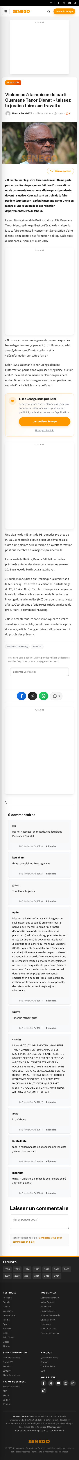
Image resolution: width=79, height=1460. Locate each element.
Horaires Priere (48, 1311)
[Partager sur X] (32, 696)
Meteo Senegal (48, 1302)
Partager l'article (44, 430)
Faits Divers (8, 1337)
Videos (6, 1341)
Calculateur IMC (48, 1319)
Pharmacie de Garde (50, 1315)
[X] (51, 1383)
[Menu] (6, 11)
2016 (37, 1276)
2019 (7, 1276)
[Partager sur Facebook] (21, 696)
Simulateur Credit (49, 1328)
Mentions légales (35, 1430)
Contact (44, 1362)
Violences (37, 646)
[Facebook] (59, 3)
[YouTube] (70, 3)
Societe (6, 1302)
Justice (6, 1306)
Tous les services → (50, 1333)
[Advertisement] (39, 48)
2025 (17, 1269)
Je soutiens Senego (45, 421)
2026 (7, 1269)
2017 (27, 1276)
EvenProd (7, 1366)
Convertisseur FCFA (50, 1297)
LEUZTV (6, 1371)
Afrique (6, 1346)
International (9, 1315)
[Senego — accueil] (21, 11)
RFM (5, 1391)
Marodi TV (7, 1362)
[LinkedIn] (73, 1383)
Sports (6, 1324)
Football (7, 1328)
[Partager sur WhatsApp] (43, 696)
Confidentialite (48, 1366)
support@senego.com (50, 1427)
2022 (46, 1269)
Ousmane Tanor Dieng (17, 646)
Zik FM (6, 1395)
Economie (8, 1311)
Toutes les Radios (11, 1386)
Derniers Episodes (11, 1357)
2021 (56, 1269)
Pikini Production (11, 1375)
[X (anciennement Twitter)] (64, 3)
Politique (7, 1297)
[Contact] (51, 3)
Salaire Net (46, 1306)
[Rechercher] (48, 11)
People (6, 1319)
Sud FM (6, 1400)
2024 (27, 1269)
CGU (43, 1371)
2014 (56, 1276)
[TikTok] (75, 3)
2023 (37, 1269)
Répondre (51, 846)
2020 (66, 1269)
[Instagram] (66, 1383)
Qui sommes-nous (49, 1357)
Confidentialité (57, 1430)
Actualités (13, 82)
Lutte (5, 1333)
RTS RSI (6, 1404)
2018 (17, 1276)
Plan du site (20, 1430)
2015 (46, 1276)
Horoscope (46, 1324)
